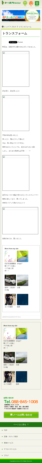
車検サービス (8, 443)
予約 (25, 5)
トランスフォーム (14, 33)
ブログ (6, 455)
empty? (19, 263)
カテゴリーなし (17, 316)
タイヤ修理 (9, 307)
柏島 (18, 307)
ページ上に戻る (19, 424)
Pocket (20, 42)
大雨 (18, 287)
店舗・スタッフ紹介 (11, 436)
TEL (31, 6)
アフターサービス (10, 449)
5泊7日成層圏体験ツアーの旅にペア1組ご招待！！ (10, 267)
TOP (5, 430)
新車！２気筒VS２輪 (10, 289)
